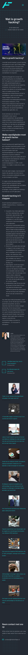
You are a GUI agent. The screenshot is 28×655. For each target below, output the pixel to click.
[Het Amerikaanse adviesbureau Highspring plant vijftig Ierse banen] (14, 505)
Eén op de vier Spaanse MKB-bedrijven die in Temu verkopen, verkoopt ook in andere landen (13, 553)
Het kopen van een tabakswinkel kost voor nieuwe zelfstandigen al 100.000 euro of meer (13, 600)
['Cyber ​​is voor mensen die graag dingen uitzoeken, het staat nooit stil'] (14, 393)
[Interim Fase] (7, 5)
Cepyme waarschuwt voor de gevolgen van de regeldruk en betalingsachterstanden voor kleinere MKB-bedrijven (13, 531)
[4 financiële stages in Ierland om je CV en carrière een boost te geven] (14, 413)
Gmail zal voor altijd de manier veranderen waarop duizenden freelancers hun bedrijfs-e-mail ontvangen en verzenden (13, 463)
